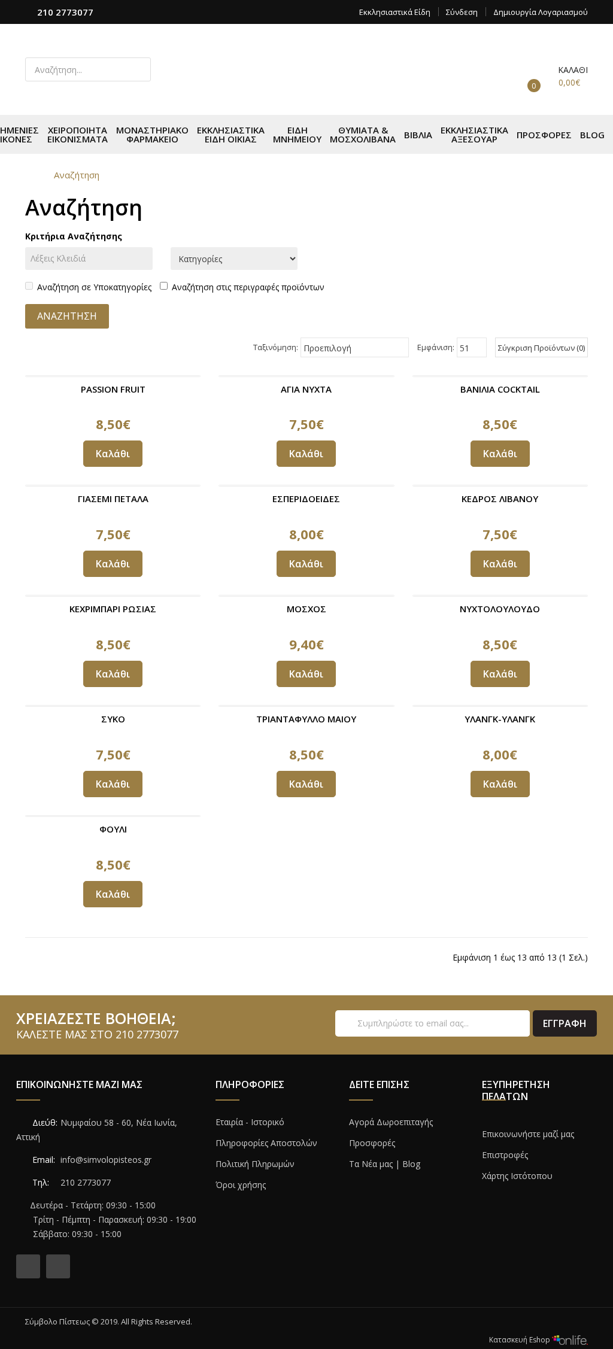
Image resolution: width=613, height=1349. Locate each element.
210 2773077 (65, 12)
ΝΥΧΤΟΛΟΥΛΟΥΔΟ (500, 609)
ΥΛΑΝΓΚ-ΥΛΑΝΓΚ (500, 719)
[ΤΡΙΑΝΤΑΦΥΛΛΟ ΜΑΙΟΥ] (306, 706)
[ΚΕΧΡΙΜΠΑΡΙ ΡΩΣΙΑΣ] (113, 596)
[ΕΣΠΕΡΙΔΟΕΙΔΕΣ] (306, 486)
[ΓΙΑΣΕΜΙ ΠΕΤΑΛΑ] (113, 486)
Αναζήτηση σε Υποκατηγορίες (94, 287)
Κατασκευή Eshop (520, 1340)
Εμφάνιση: (435, 347)
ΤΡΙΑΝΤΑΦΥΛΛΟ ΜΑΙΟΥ (306, 719)
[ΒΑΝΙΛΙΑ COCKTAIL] (500, 376)
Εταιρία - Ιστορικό (250, 1122)
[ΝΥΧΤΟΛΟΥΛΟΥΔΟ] (500, 596)
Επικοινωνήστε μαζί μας (528, 1134)
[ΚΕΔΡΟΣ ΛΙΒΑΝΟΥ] (500, 486)
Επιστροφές (505, 1154)
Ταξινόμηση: (275, 347)
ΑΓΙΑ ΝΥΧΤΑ (306, 389)
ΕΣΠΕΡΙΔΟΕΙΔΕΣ (306, 499)
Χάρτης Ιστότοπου (517, 1175)
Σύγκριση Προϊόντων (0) (541, 347)
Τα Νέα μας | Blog (384, 1163)
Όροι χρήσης (241, 1184)
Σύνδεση (462, 12)
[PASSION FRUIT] (113, 376)
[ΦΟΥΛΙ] (113, 816)
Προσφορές (372, 1143)
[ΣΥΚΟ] (113, 706)
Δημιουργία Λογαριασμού (540, 12)
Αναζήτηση (76, 175)
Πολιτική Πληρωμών (255, 1163)
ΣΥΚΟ (113, 719)
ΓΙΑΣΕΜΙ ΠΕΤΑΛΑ (113, 499)
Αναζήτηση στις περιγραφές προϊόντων (248, 287)
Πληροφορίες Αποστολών (266, 1143)
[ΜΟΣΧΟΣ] (306, 596)
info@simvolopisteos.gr (105, 1159)
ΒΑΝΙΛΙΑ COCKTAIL (500, 389)
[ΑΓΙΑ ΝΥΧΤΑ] (306, 376)
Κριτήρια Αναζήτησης (73, 236)
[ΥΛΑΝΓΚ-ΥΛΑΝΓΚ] (500, 706)
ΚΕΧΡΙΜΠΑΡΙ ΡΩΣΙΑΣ (112, 609)
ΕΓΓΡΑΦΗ (565, 1023)
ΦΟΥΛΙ (113, 829)
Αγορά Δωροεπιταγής (391, 1122)
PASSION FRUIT (113, 389)
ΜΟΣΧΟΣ (306, 609)
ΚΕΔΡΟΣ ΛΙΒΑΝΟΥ (500, 499)
